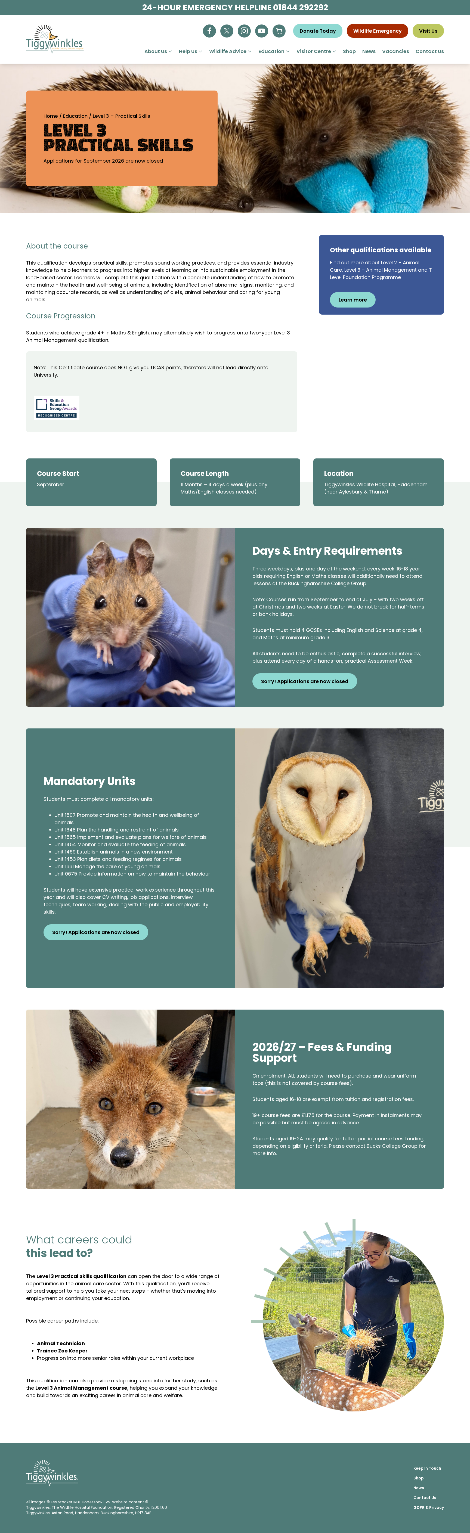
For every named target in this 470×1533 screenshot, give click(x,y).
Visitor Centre (313, 51)
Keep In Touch (427, 1468)
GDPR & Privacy (428, 1507)
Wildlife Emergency (377, 30)
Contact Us (430, 51)
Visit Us (428, 30)
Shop (349, 51)
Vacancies (395, 51)
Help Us (188, 51)
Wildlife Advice (227, 51)
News (369, 51)
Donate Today (318, 30)
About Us (155, 51)
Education (271, 51)
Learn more (353, 299)
